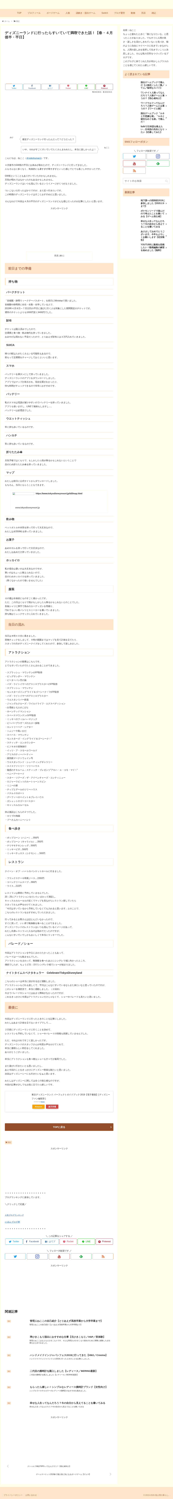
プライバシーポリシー (13, 1495)
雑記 (9, 1142)
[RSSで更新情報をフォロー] (103, 1256)
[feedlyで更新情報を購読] (81, 1256)
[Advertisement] (59, 61)
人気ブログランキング (14, 1215)
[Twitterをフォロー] (15, 1256)
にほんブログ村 (12, 1222)
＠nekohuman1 (33, 158)
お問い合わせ (31, 1495)
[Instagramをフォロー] (37, 1256)
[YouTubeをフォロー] (59, 1256)
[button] (166, 181)
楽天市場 (52, 1107)
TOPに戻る (59, 1127)
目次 (56, 255)
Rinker (43, 1101)
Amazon (38, 1107)
